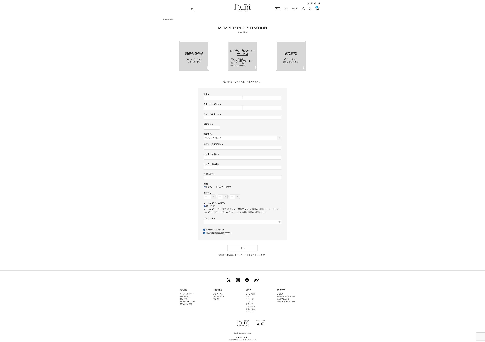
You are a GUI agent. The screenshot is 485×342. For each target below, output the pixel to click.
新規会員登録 (250, 294)
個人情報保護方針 (214, 233)
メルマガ (249, 301)
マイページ (250, 299)
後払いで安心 (184, 299)
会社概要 (280, 294)
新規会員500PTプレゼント (189, 301)
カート (248, 296)
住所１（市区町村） (214, 144)
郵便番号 (209, 124)
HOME (165, 19)
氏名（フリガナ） (213, 104)
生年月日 (208, 193)
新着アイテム (218, 294)
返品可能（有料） (186, 296)
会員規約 (210, 229)
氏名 (207, 94)
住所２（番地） (212, 154)
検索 (192, 10)
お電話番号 (210, 174)
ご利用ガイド (250, 306)
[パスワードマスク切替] (279, 222)
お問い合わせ (250, 309)
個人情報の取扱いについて (286, 301)
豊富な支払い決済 (186, 304)
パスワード (210, 218)
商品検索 (216, 299)
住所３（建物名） (212, 164)
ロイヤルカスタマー (186, 294)
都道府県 (209, 134)
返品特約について (283, 299)
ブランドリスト (218, 296)
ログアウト (250, 312)
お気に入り (250, 304)
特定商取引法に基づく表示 (286, 296)
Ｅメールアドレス (213, 114)
